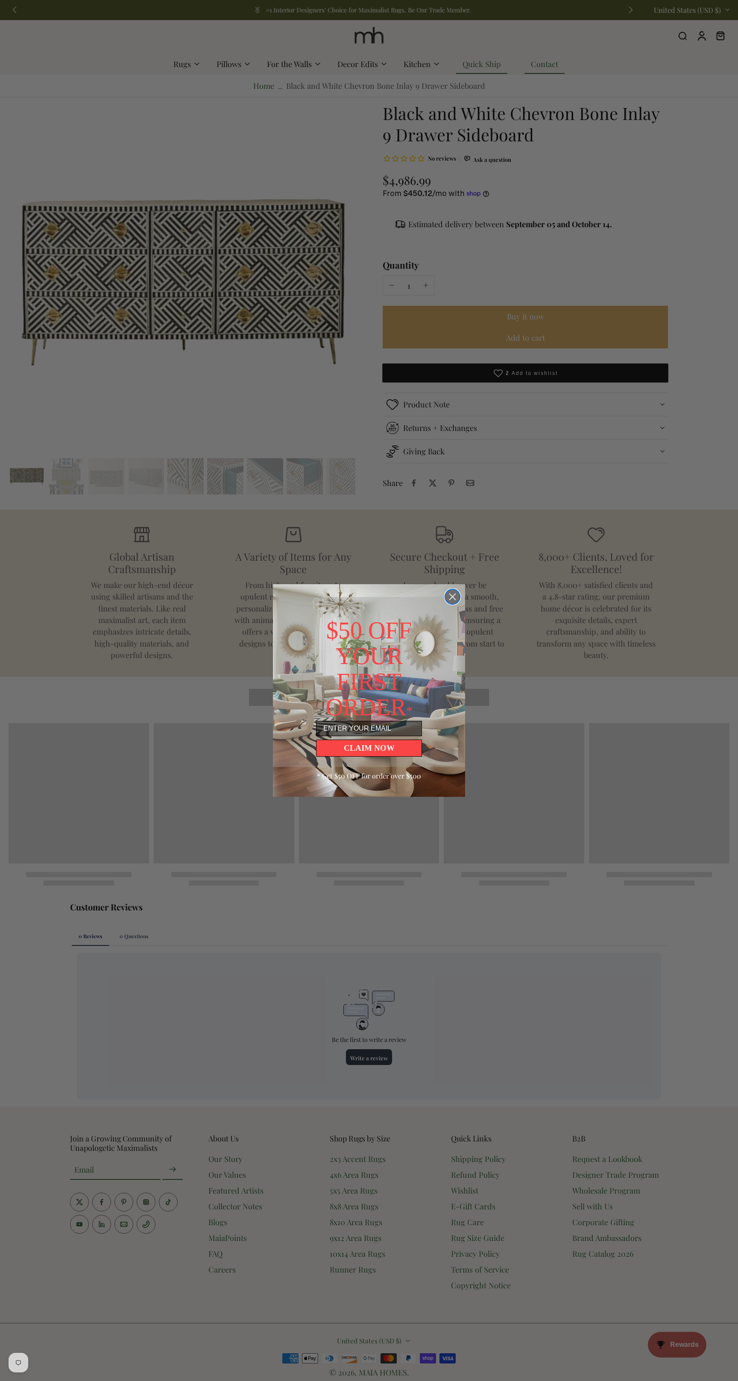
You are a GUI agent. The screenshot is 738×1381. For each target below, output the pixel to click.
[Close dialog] (452, 596)
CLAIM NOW (369, 747)
